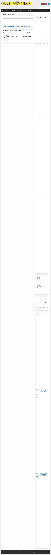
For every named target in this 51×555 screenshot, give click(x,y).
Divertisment (7, 42)
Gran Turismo (25, 42)
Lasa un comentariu (18, 30)
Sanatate (38, 289)
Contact (35, 10)
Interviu (38, 284)
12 (40, 304)
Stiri (15, 551)
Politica (38, 287)
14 (43, 304)
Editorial (38, 280)
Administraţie (39, 277)
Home (3, 10)
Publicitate (30, 10)
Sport (38, 292)
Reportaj (38, 288)
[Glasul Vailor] (16, 3)
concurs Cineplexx (16, 42)
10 (36, 304)
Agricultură (38, 278)
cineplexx (11, 42)
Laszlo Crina (12, 30)
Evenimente (39, 281)
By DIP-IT (33, 552)
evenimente (20, 42)
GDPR (26, 551)
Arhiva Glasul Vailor (20, 551)
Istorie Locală (39, 286)
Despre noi (8, 10)
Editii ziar (13, 10)
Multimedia (19, 10)
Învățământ (38, 285)
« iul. (36, 309)
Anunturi (24, 10)
